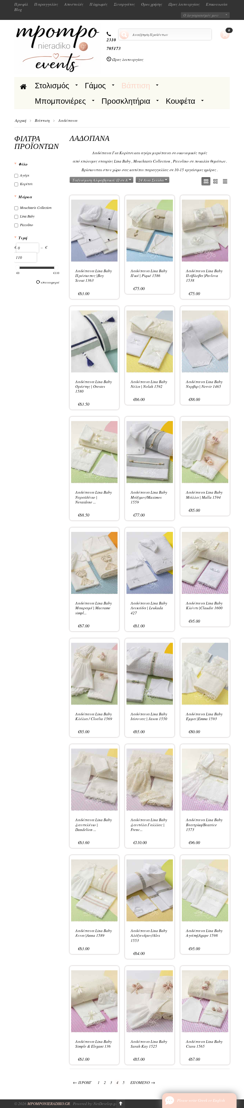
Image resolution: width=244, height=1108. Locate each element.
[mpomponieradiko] (57, 48)
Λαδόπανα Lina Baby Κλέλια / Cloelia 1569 (93, 716)
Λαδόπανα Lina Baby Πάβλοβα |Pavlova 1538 (204, 275)
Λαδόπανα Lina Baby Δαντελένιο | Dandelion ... (93, 824)
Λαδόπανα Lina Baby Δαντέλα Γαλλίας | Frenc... (149, 824)
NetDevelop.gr (105, 1103)
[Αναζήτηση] (124, 34)
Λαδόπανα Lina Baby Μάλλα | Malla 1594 (204, 495)
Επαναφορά (50, 282)
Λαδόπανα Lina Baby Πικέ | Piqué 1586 (149, 273)
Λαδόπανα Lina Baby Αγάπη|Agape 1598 (204, 933)
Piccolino (26, 224)
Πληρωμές (98, 4)
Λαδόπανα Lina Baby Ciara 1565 (204, 1044)
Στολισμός (52, 85)
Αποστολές (73, 4)
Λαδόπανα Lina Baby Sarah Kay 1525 (149, 1044)
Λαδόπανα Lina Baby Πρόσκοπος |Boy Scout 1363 (93, 275)
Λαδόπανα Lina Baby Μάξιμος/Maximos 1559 (149, 497)
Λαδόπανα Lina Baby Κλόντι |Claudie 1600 (204, 605)
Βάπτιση (135, 85)
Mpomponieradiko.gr (48, 1103)
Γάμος (95, 85)
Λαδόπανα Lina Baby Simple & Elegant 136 (93, 1044)
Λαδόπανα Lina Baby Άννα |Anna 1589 (93, 933)
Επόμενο (142, 1082)
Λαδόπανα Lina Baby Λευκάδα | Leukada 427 (149, 608)
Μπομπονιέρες (60, 101)
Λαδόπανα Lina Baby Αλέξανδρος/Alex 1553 (149, 935)
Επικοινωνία (216, 4)
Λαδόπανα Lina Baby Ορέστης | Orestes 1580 (93, 386)
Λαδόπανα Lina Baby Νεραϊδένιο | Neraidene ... (93, 497)
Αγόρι (24, 175)
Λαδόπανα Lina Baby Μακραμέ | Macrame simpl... (93, 608)
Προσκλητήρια (125, 101)
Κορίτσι (26, 183)
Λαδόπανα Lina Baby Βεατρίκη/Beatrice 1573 (204, 824)
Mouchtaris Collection (35, 207)
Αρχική (20, 120)
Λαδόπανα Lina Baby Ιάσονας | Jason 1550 (149, 716)
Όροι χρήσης (151, 4)
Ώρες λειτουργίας (184, 4)
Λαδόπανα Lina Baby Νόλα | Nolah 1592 (149, 384)
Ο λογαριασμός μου (200, 15)
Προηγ (82, 1082)
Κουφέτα (180, 101)
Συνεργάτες (124, 4)
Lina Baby (27, 216)
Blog (18, 9)
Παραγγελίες (46, 4)
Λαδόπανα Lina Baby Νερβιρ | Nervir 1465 (204, 384)
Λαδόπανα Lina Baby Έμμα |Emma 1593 (204, 716)
